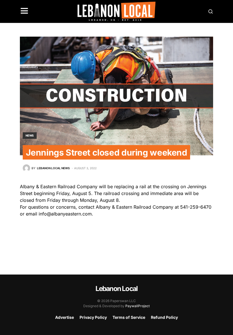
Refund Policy (164, 317)
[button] (24, 11)
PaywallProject (137, 306)
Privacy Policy (93, 317)
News (30, 135)
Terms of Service (129, 317)
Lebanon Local (116, 288)
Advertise (64, 317)
